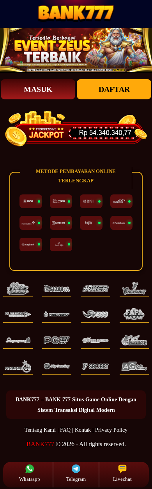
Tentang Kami (40, 430)
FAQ (65, 430)
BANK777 (40, 444)
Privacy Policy (111, 430)
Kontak (83, 430)
